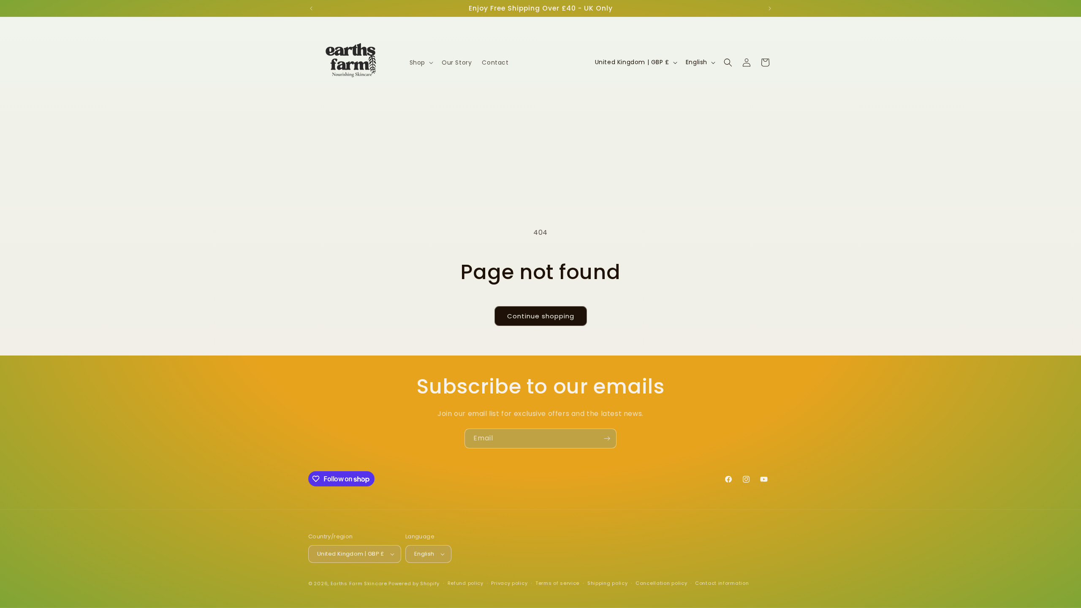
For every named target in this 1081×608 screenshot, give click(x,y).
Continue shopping (540, 316)
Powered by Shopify (414, 583)
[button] (421, 62)
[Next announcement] (770, 8)
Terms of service (557, 583)
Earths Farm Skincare (359, 583)
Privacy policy (509, 583)
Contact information (722, 583)
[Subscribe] (607, 438)
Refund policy (465, 583)
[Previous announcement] (311, 8)
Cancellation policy (661, 583)
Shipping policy (607, 583)
